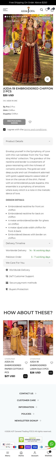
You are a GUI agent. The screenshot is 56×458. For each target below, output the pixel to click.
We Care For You (15, 262)
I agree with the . (27, 129)
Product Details (14, 141)
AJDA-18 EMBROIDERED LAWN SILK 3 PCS (39, 365)
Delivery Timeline (15, 243)
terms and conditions (35, 129)
